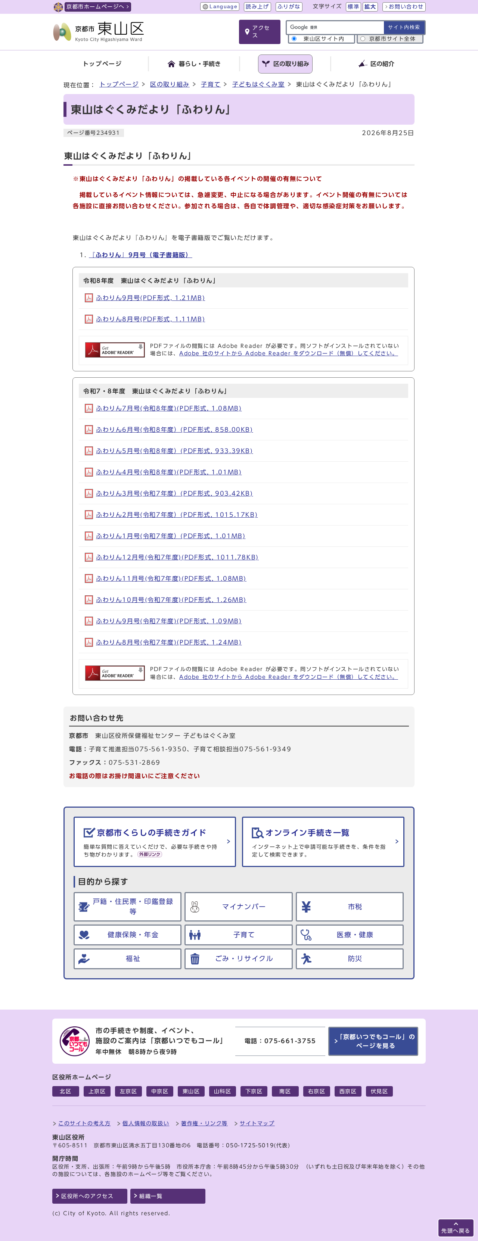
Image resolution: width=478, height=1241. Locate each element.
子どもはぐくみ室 (258, 84)
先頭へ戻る (456, 1231)
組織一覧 (150, 1196)
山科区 (223, 1091)
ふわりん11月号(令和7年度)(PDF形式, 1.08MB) (171, 578)
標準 (353, 6)
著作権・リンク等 (204, 1123)
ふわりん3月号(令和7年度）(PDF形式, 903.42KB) (174, 493)
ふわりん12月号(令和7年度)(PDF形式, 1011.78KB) (177, 557)
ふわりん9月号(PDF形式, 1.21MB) (150, 298)
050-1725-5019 (250, 1145)
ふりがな (289, 6)
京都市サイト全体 (392, 38)
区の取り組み (170, 84)
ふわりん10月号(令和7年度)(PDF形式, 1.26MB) (171, 600)
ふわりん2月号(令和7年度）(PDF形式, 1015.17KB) (177, 515)
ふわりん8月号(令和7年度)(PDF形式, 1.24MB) (169, 642)
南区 (285, 1091)
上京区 (97, 1091)
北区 (65, 1091)
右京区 (317, 1091)
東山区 (191, 1091)
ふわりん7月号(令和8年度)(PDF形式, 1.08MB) (169, 408)
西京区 (348, 1091)
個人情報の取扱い (145, 1123)
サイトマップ (257, 1123)
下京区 (254, 1091)
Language (223, 6)
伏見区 (379, 1091)
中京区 (160, 1091)
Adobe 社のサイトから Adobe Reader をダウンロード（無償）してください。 (288, 353)
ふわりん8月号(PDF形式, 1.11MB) (150, 319)
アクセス (261, 31)
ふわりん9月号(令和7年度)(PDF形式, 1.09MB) (169, 621)
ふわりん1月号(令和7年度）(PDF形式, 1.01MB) (170, 536)
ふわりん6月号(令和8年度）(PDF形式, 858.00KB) (174, 430)
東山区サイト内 (324, 38)
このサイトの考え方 (84, 1123)
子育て (211, 84)
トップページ (119, 84)
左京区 (128, 1091)
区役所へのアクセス (87, 1196)
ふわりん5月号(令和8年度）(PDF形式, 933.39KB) (174, 451)
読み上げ (257, 6)
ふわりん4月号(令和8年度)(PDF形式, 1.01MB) (169, 472)
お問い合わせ (406, 6)
